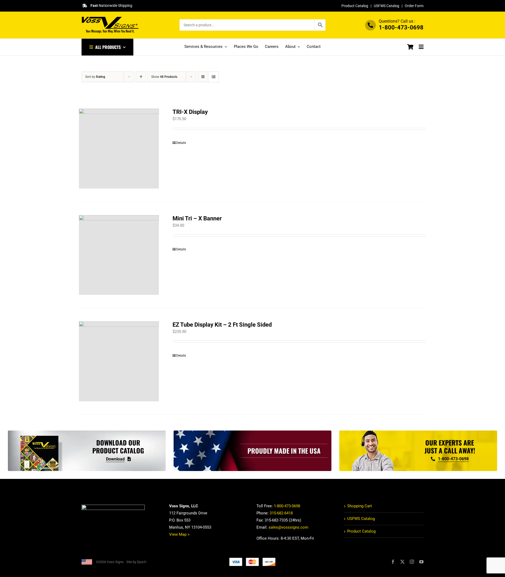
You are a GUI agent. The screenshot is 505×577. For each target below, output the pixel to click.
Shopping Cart (359, 506)
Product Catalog (354, 6)
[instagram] (412, 562)
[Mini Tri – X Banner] (119, 255)
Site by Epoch (136, 562)
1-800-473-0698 (401, 27)
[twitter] (402, 562)
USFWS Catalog (386, 6)
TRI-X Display (190, 112)
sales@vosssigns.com (288, 527)
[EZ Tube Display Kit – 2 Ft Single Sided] (119, 361)
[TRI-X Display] (119, 149)
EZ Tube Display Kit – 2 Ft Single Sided (222, 324)
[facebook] (393, 562)
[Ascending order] (141, 77)
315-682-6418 (281, 513)
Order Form (414, 6)
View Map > (179, 534)
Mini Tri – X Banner (197, 218)
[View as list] (213, 77)
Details (181, 143)
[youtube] (421, 562)
